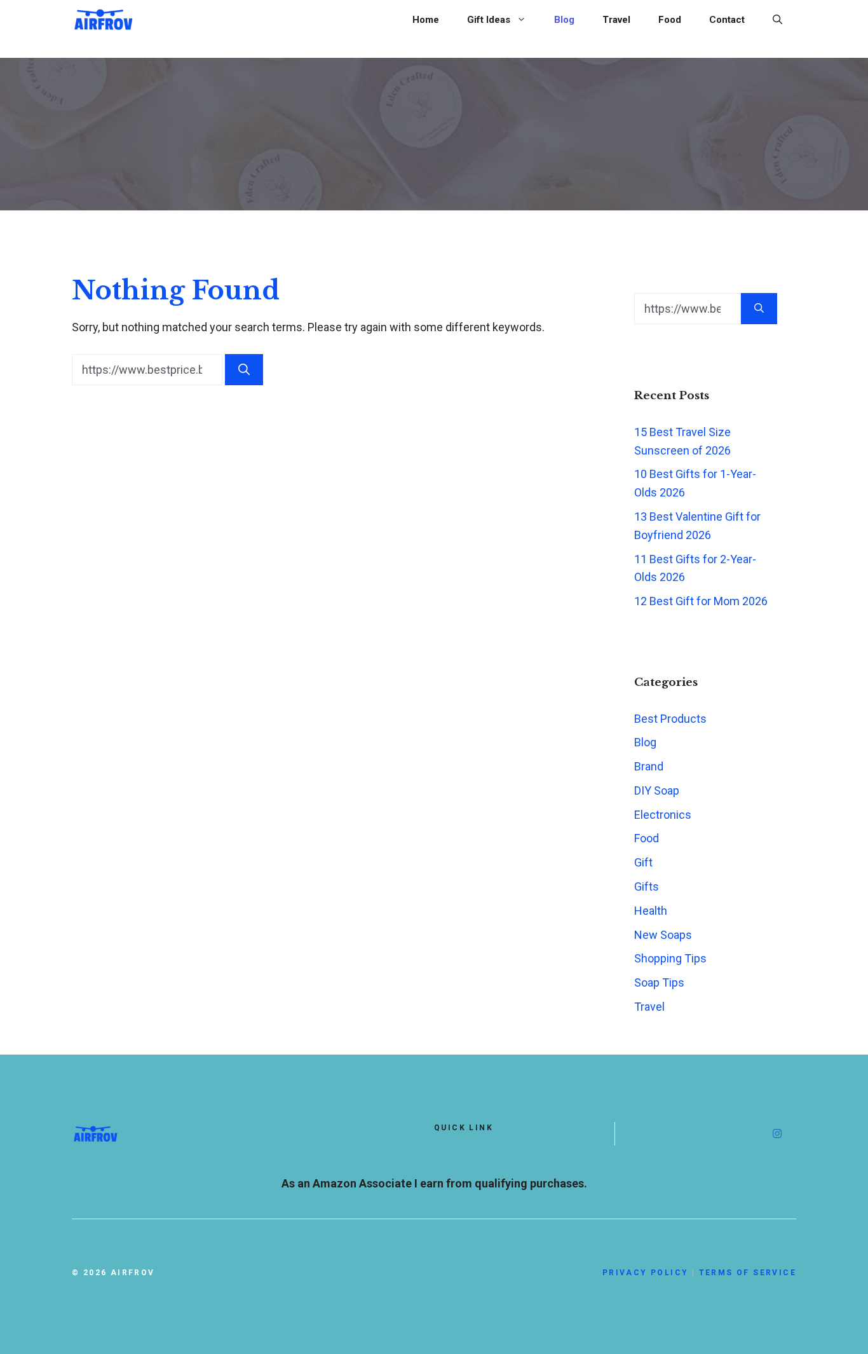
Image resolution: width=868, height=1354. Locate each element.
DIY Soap (656, 790)
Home (425, 19)
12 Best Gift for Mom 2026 (701, 601)
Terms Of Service (747, 1272)
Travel (616, 19)
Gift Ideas (488, 19)
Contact (727, 19)
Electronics (662, 814)
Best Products (670, 718)
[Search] (244, 369)
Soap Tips (659, 982)
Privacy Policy (645, 1272)
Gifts (646, 886)
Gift (643, 862)
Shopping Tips (670, 958)
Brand (648, 766)
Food (669, 19)
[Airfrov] (103, 18)
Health (650, 910)
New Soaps (663, 934)
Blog (564, 19)
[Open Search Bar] (777, 20)
